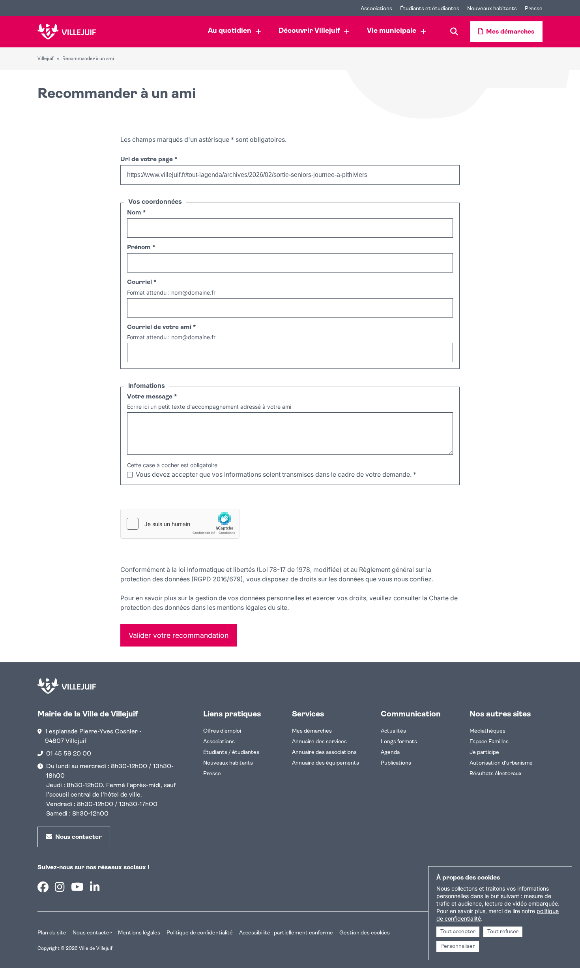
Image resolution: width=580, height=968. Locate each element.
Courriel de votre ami (161, 327)
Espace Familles (489, 742)
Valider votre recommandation (178, 635)
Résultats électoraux (496, 774)
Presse (212, 774)
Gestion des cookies (364, 933)
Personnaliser (457, 946)
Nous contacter (92, 933)
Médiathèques (487, 731)
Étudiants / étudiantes (231, 753)
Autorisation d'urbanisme (501, 763)
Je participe (484, 753)
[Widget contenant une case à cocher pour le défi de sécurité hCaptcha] (179, 524)
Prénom (141, 247)
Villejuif (45, 58)
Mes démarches (312, 731)
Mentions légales (139, 933)
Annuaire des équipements (325, 763)
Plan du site (51, 933)
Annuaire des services (319, 742)
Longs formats (399, 742)
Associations (219, 742)
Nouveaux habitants (228, 763)
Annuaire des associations (324, 753)
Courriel (141, 282)
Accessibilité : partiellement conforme (286, 933)
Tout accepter (457, 932)
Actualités (393, 731)
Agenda (390, 753)
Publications (396, 763)
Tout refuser (502, 932)
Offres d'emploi (222, 731)
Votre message (152, 397)
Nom (136, 213)
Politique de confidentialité (200, 933)
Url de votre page (148, 159)
